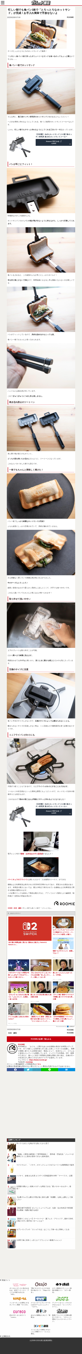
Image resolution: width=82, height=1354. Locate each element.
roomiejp (29, 1062)
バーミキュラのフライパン (18, 879)
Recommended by (61, 1026)
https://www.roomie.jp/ (38, 1060)
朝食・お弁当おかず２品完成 (32, 854)
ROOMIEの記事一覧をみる (41, 1039)
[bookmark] (66, 1069)
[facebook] (15, 1069)
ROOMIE (70, 17)
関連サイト (6, 1280)
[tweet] (28, 1069)
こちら (38, 1064)
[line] (49, 1069)
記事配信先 (6, 1336)
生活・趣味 (12, 1033)
